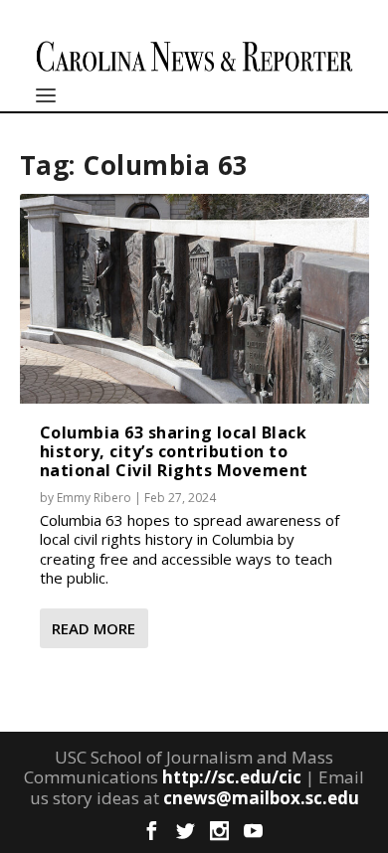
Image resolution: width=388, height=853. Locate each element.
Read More (93, 628)
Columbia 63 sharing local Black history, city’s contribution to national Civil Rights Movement (174, 451)
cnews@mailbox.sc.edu (261, 797)
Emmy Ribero (94, 497)
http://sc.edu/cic (231, 777)
